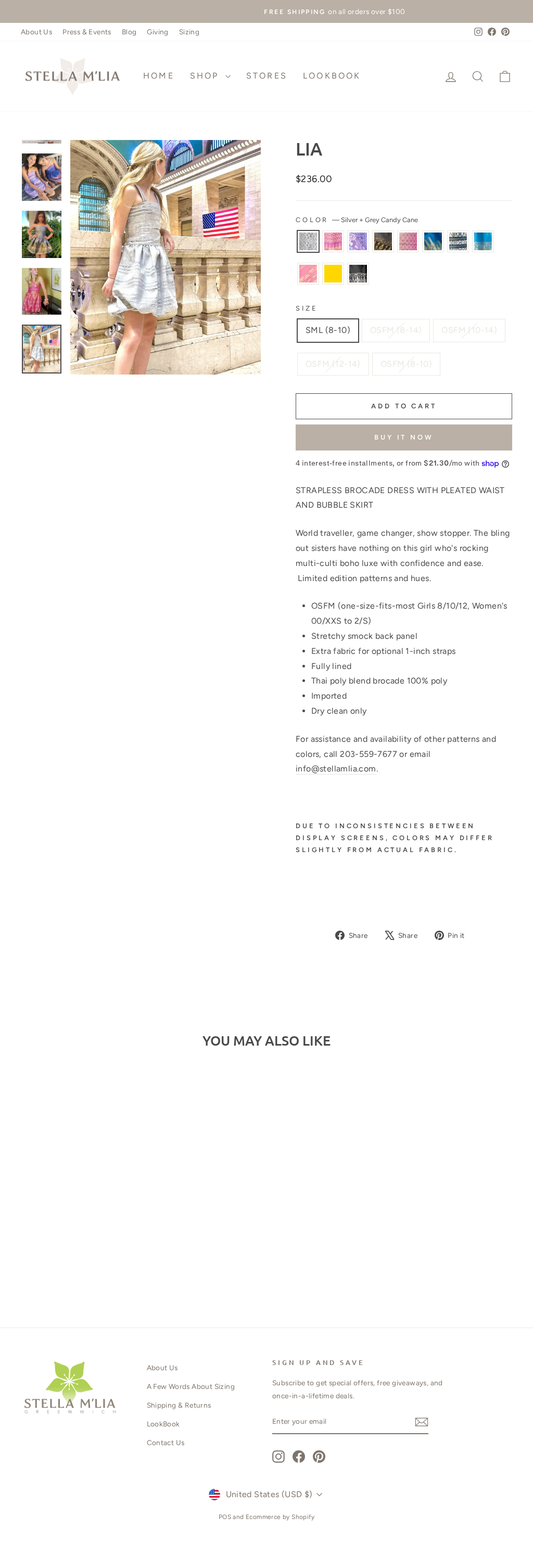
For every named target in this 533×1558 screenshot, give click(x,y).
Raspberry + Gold (333, 241)
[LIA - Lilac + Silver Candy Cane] (57, 1254)
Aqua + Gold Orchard (483, 241)
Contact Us (166, 1442)
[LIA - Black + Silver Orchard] (92, 1266)
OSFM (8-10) (406, 364)
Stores (266, 76)
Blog (129, 32)
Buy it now (404, 437)
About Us (36, 32)
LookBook (332, 76)
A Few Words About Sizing (191, 1386)
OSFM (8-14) (396, 330)
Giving (157, 32)
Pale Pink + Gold (408, 241)
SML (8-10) (328, 330)
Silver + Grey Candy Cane (308, 241)
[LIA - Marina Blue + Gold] (99, 1254)
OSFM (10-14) (469, 330)
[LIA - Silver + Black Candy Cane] (113, 1254)
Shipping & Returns (179, 1405)
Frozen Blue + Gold (333, 273)
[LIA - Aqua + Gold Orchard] (127, 1254)
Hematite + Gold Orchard (383, 241)
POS (225, 1517)
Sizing (189, 32)
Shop (206, 76)
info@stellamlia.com (336, 769)
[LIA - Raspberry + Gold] (43, 1254)
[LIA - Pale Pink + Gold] (85, 1254)
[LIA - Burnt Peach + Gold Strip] (64, 1266)
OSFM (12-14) (333, 364)
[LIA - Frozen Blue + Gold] (78, 1266)
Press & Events (86, 32)
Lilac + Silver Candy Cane (358, 241)
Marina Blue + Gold (433, 241)
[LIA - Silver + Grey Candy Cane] (29, 1254)
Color (357, 220)
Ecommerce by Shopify (280, 1517)
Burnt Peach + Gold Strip (308, 273)
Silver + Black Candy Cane (458, 241)
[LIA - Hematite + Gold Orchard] (71, 1254)
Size (307, 308)
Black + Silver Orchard (358, 273)
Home (158, 76)
